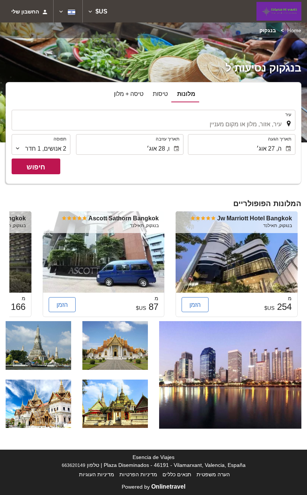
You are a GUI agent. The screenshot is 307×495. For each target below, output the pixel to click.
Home (294, 30)
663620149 (73, 465)
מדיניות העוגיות (96, 474)
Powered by (153, 487)
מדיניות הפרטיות (138, 474)
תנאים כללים (176, 474)
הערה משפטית (213, 474)
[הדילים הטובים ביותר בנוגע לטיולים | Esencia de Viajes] (278, 11)
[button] (98, 11)
